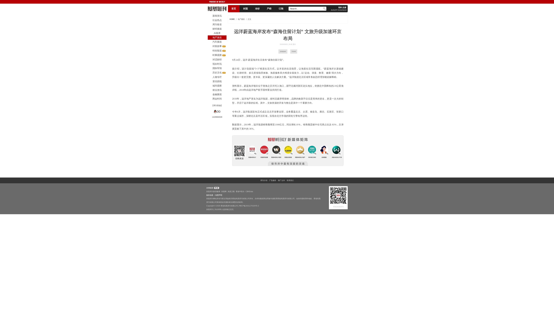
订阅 (281, 8)
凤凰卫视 (231, 192)
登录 (340, 7)
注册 (344, 7)
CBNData (249, 192)
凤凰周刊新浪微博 (213, 192)
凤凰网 (224, 192)
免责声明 (218, 195)
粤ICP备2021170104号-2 (249, 206)
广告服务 (272, 180)
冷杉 (257, 8)
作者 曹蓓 (292, 44)
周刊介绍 (263, 180)
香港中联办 (240, 192)
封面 (245, 8)
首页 (233, 8)
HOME (232, 19)
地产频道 (241, 19)
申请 (216, 188)
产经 (269, 8)
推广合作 (281, 180)
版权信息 (209, 195)
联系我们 (290, 180)
